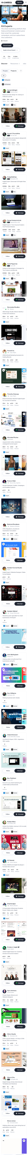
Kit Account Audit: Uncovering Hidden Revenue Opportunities (10, 552)
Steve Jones (11, 1121)
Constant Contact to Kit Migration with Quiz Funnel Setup (10, 639)
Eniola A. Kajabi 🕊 (13, 947)
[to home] (6, 2)
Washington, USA (11, 695)
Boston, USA (10, 780)
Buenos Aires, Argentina (15, 482)
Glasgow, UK (10, 656)
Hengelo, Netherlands (14, 613)
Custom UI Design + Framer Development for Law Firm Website (11, 161)
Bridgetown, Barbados (15, 526)
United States (10, 439)
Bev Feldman (11, 778)
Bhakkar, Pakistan (14, 905)
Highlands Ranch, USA (15, 222)
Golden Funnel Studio (14, 568)
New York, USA (13, 135)
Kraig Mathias (12, 177)
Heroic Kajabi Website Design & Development (10, 975)
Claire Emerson (12, 735)
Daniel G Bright (12, 90)
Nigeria (8, 569)
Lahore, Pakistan (13, 862)
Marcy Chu (11, 1077)
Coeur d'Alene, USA (11, 823)
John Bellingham (12, 654)
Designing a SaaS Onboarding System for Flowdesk (9, 509)
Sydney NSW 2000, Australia (13, 736)
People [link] (5, 71)
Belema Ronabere (13, 524)
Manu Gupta (11, 1034)
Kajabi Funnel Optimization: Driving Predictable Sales (11, 205)
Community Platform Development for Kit (10, 678)
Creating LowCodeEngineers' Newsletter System (9, 719)
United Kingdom (10, 992)
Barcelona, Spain (14, 92)
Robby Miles (11, 822)
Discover (4, 63)
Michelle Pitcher (12, 437)
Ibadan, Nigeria (10, 949)
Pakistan (12, 309)
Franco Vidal (11, 481)
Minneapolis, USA (14, 178)
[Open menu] (26, 2)
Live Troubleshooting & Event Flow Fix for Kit (11, 806)
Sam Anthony (11, 990)
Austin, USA (12, 265)
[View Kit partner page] (3, 110)
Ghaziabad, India (13, 1035)
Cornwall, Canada (14, 1122)
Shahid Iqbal (11, 904)
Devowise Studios (13, 307)
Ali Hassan (10, 860)
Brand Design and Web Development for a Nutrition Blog (11, 1018)
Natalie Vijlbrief (12, 611)
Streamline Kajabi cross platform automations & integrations (10, 1062)
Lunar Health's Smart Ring (8, 336)
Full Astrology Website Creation (10, 249)
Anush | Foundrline (13, 133)
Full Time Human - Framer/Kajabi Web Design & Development (10, 292)
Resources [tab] (14, 63)
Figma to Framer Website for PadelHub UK (9, 888)
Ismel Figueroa (12, 264)
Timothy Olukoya (13, 394)
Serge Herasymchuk (14, 220)
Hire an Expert (7, 45)
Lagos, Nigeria (13, 352)
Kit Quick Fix (5, 845)
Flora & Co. (11, 350)
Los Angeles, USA (14, 1079)
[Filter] (20, 70)
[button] (14, 108)
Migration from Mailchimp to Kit (10, 379)
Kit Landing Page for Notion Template (7, 931)
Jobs (24, 63)
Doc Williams (11, 693)
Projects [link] (13, 71)
